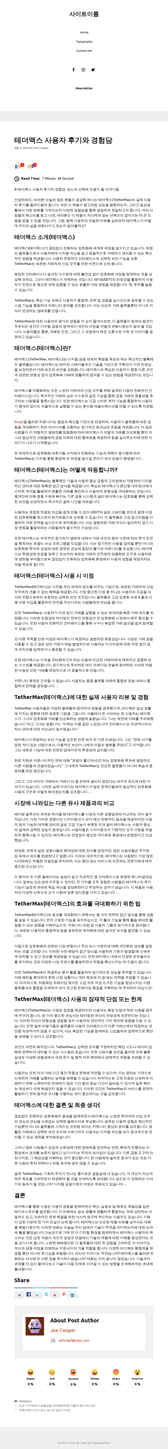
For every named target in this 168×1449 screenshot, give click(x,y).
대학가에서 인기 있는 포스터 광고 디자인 (45, 1410)
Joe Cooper (63, 1330)
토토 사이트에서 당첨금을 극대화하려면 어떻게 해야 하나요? (57, 1405)
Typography (84, 41)
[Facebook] (73, 70)
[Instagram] (83, 70)
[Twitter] (93, 70)
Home (84, 32)
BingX (19, 422)
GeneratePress (101, 1443)
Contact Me (84, 50)
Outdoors (25, 1401)
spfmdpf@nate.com (74, 1340)
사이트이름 (84, 13)
